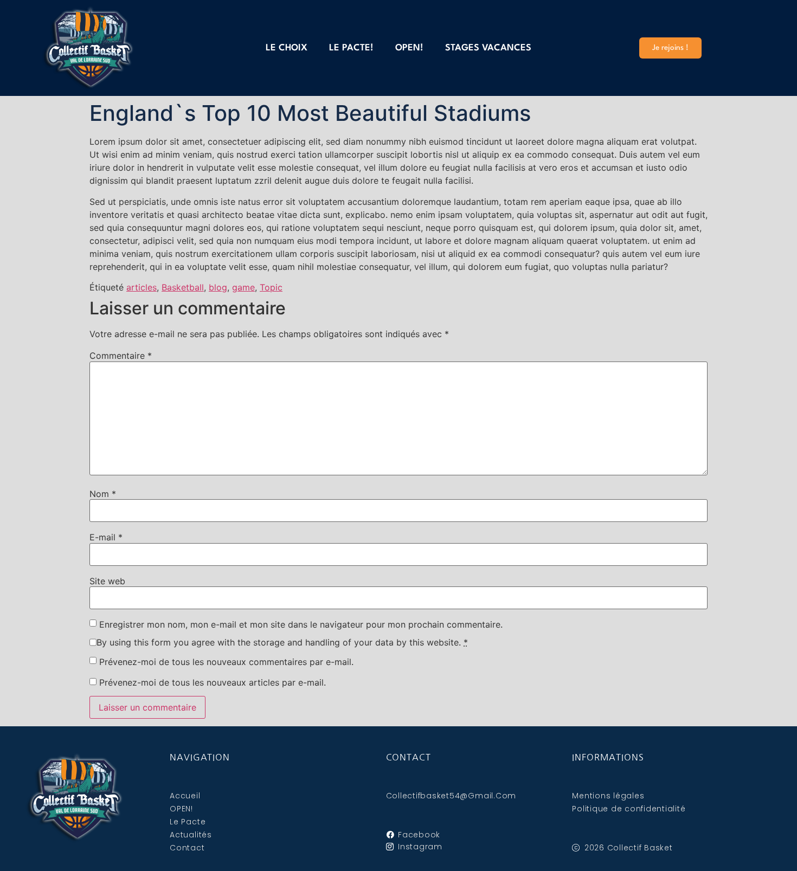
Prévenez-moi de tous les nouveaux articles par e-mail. (212, 682)
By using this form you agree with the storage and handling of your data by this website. (282, 642)
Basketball (183, 287)
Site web (107, 581)
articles (141, 287)
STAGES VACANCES (488, 48)
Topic (271, 287)
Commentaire (120, 355)
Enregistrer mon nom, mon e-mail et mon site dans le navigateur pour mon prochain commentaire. (301, 624)
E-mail (106, 537)
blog (218, 287)
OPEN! (409, 48)
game (243, 287)
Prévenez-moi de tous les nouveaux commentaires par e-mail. (226, 661)
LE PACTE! (351, 48)
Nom (102, 493)
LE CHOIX (286, 48)
